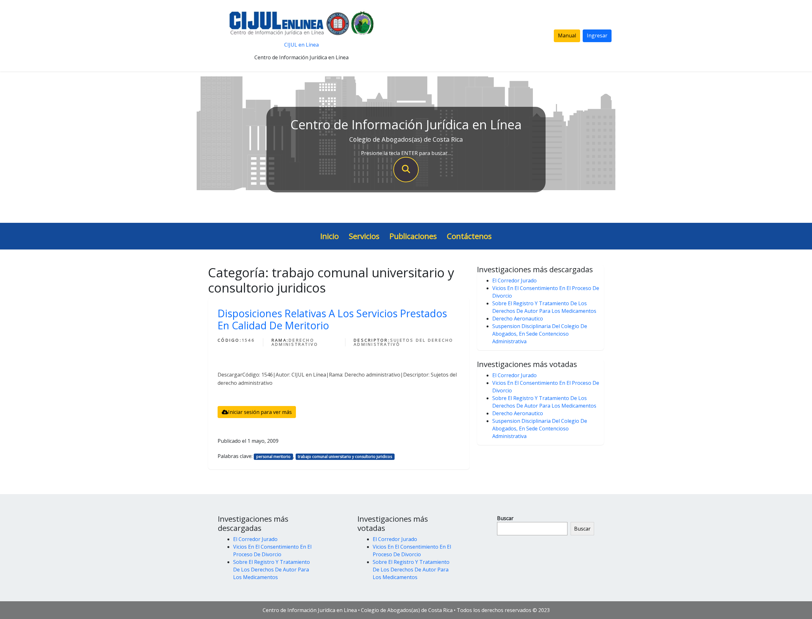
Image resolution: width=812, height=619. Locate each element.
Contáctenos (469, 236)
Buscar (505, 518)
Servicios (364, 236)
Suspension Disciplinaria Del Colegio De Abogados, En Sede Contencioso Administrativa (539, 334)
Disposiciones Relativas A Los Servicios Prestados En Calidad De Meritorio (332, 319)
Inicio (329, 236)
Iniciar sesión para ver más (260, 412)
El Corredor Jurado (514, 280)
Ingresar (597, 35)
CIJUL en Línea (301, 44)
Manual (567, 35)
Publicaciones (413, 236)
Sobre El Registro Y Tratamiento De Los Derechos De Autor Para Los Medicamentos (271, 569)
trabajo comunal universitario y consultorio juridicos (345, 456)
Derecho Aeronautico (517, 318)
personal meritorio (273, 456)
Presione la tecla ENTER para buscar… (406, 153)
